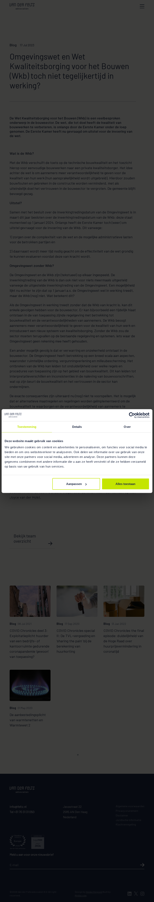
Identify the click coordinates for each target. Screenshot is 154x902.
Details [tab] (77, 426)
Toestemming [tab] (26, 426)
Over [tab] (127, 426)
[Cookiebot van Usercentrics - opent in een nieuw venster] (131, 415)
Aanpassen (74, 484)
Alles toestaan (125, 484)
